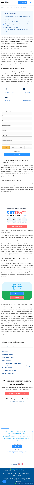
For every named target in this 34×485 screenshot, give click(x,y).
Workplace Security (7, 354)
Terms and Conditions (8, 473)
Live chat (17, 293)
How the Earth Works (8, 373)
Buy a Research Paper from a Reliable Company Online (16, 436)
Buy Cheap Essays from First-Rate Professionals (16, 435)
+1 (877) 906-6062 (17, 285)
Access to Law (6, 348)
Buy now (17, 297)
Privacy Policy (18, 473)
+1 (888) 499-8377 (17, 287)
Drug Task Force (6, 360)
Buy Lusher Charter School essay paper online (17, 21)
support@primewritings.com (17, 288)
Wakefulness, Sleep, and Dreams (11, 363)
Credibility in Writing (8, 346)
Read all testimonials (16, 401)
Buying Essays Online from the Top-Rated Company (17, 438)
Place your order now (17, 393)
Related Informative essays (12, 33)
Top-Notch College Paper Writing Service (16, 440)
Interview (5, 351)
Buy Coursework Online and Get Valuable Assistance (16, 431)
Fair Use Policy (17, 475)
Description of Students (11, 27)
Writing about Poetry (8, 357)
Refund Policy (26, 473)
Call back (17, 446)
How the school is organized (13, 19)
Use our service (17, 226)
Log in (30, 2)
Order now (22, 2)
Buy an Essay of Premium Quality (16, 433)
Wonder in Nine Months (9, 370)
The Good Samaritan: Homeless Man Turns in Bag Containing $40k (16, 367)
